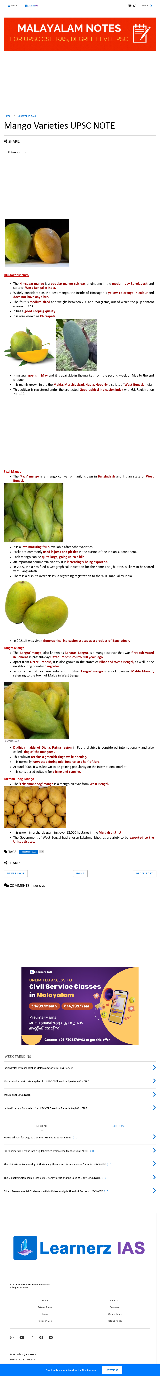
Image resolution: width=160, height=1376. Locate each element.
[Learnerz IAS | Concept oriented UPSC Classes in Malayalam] (32, 7)
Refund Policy (115, 1321)
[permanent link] (25, 152)
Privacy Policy (45, 1307)
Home (7, 116)
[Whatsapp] (12, 1337)
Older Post (144, 873)
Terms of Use (45, 1321)
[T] (51, 1337)
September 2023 (27, 116)
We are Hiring (115, 1314)
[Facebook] (41, 1337)
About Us (115, 1300)
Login (45, 1314)
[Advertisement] (80, 81)
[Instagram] (31, 1337)
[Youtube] (22, 1337)
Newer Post (16, 873)
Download (112, 1370)
